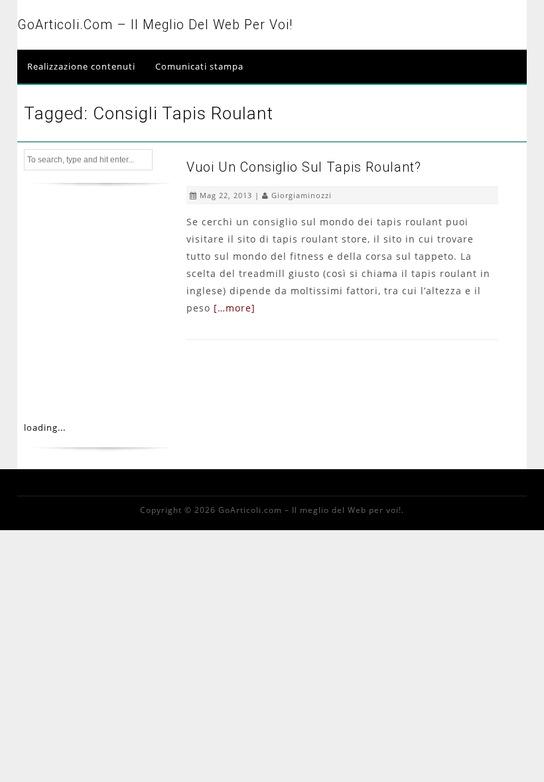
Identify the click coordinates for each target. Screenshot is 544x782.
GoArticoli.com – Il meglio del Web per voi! (155, 24)
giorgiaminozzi (301, 195)
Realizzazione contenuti (81, 66)
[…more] (234, 308)
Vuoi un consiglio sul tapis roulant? (303, 167)
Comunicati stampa (199, 66)
